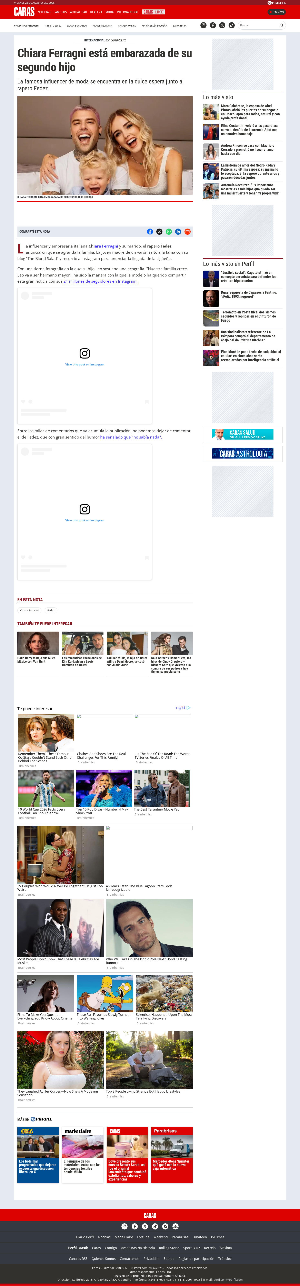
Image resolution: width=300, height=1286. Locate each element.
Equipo (169, 1258)
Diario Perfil (85, 1237)
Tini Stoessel (53, 25)
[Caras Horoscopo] (242, 457)
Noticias (44, 12)
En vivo (279, 12)
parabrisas (172, 1132)
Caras (96, 1248)
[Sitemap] (175, 1226)
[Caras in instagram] (203, 25)
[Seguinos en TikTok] (232, 25)
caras (127, 1132)
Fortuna (143, 1237)
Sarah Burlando (77, 25)
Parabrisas (180, 1237)
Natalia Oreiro (127, 25)
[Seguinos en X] (222, 25)
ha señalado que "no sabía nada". (131, 437)
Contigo (111, 1248)
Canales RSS (78, 1258)
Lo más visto (218, 97)
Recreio (210, 1248)
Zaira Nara (180, 25)
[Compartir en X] (159, 232)
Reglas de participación (196, 1258)
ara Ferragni (106, 246)
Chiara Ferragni (29, 610)
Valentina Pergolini (26, 25)
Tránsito (224, 1258)
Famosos (60, 12)
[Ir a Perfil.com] (277, 3)
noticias (38, 1132)
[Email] (187, 232)
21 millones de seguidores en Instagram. (100, 281)
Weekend (160, 1237)
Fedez (50, 610)
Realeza (96, 12)
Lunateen (199, 1237)
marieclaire (82, 1132)
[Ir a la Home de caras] (24, 15)
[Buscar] (282, 25)
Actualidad (78, 12)
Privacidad (151, 1258)
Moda (110, 12)
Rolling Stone (169, 1248)
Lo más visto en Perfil (228, 263)
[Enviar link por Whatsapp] (169, 232)
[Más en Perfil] (41, 1120)
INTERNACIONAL (94, 40)
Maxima (226, 1248)
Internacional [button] (128, 12)
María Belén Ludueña (154, 25)
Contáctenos (129, 1258)
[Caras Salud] (242, 438)
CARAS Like (153, 11)
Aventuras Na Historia (138, 1248)
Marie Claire (124, 1237)
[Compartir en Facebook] (150, 232)
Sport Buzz (191, 1248)
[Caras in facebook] (213, 25)
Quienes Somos (104, 1258)
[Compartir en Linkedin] (178, 232)
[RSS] (165, 1226)
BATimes (217, 1237)
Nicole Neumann (102, 25)
